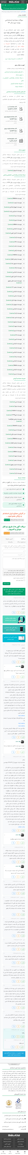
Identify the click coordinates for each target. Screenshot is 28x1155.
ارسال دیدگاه (6, 583)
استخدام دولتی (20, 1139)
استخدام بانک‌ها (7, 1139)
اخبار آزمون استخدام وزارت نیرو (14, 489)
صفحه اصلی (23, 11)
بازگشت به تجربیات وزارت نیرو (13, 59)
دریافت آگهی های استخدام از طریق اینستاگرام (14, 1122)
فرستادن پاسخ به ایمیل (18, 578)
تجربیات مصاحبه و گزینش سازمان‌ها (12, 493)
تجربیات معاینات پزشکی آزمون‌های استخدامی (13, 498)
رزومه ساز (21, 1144)
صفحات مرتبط (18, 87)
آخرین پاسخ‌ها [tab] (9, 539)
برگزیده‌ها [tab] (10, 542)
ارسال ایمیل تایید (19, 580)
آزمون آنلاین (7, 1144)
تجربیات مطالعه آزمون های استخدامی (15, 505)
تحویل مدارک (19, 75)
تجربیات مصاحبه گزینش (16, 84)
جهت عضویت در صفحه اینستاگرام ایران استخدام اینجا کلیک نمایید (14, 1054)
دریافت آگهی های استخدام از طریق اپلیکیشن (14, 1115)
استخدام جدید (20, 1146)
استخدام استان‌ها (7, 1141)
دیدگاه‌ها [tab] (23, 539)
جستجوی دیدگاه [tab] (22, 542)
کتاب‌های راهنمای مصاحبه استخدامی (13, 72)
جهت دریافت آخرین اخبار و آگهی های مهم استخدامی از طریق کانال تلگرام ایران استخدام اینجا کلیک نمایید (14, 592)
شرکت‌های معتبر (7, 1146)
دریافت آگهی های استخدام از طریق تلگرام (15, 1119)
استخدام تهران (20, 1141)
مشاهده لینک (21, 716)
